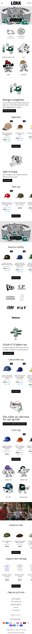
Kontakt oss (15, 610)
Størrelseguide (16, 599)
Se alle (16, 146)
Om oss (16, 607)
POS (9, 632)
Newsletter (16, 615)
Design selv (9, 110)
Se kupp (7, 180)
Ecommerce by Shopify (18, 632)
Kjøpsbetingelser (16, 604)
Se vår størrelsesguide (14, 424)
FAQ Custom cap (16, 601)
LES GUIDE (8, 353)
